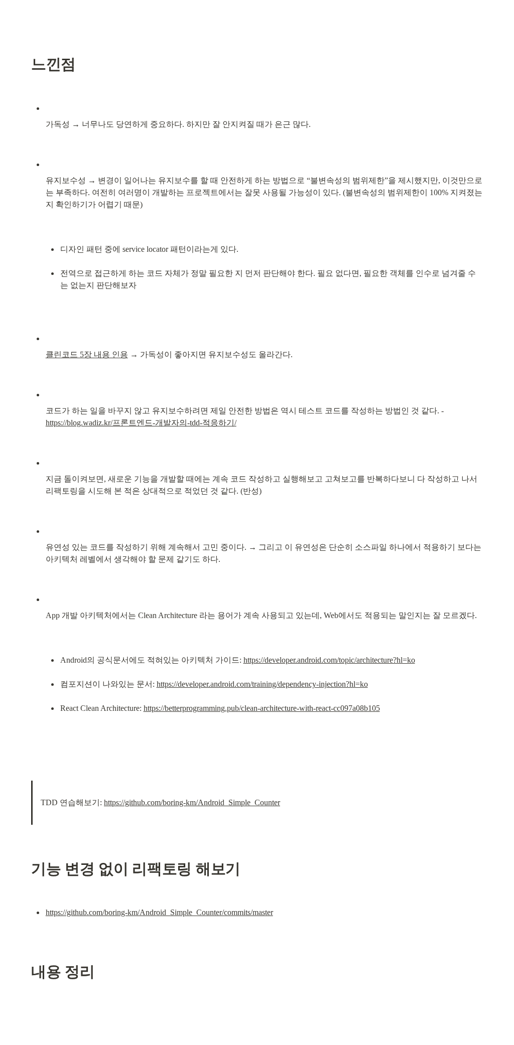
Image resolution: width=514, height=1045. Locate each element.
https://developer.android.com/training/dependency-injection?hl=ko (262, 684)
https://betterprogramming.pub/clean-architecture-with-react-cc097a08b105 (262, 708)
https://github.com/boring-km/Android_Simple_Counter (192, 802)
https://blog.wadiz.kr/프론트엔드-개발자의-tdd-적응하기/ (141, 422)
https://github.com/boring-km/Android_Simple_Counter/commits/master (159, 912)
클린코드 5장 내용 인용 (87, 354)
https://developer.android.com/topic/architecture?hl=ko (329, 660)
